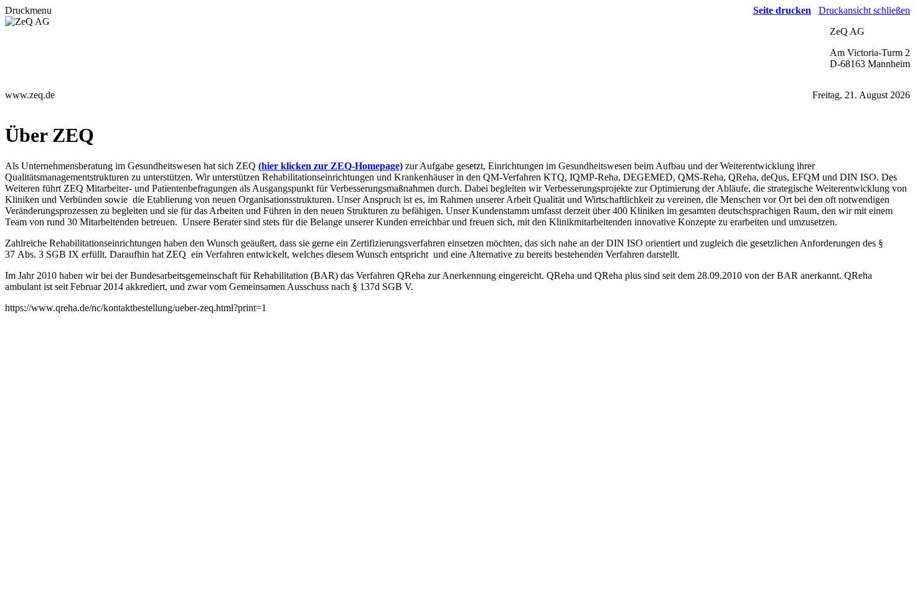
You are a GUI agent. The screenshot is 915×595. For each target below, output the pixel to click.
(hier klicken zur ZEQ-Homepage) (330, 166)
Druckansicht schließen (864, 10)
